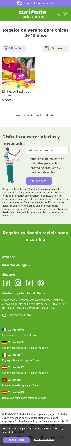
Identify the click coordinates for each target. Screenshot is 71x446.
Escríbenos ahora (19, 315)
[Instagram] (18, 282)
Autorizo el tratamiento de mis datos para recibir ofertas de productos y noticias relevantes (47, 165)
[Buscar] (58, 14)
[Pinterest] (41, 282)
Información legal (15, 265)
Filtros (15, 48)
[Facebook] (6, 282)
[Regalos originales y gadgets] (32, 11)
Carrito (65, 14)
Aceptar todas (16, 439)
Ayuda (6, 257)
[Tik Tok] (29, 282)
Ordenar (57, 48)
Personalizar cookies (44, 439)
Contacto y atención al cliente (23, 293)
